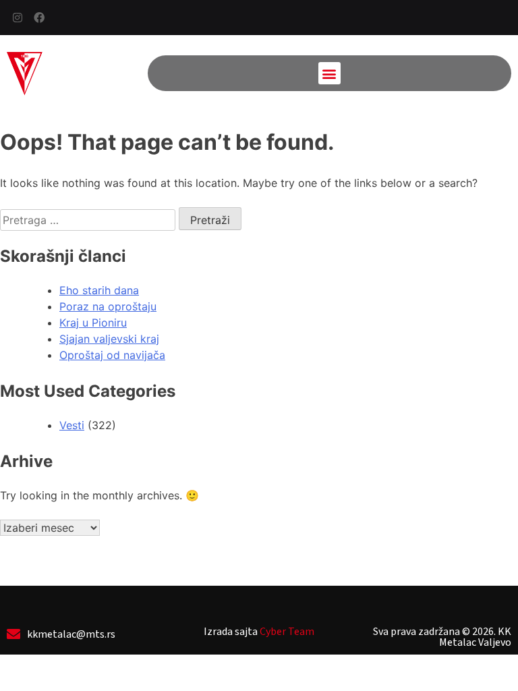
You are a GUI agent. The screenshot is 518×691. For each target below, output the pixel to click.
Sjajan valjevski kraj (109, 339)
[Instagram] (17, 17)
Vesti (71, 425)
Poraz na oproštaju (107, 306)
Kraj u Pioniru (93, 322)
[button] (329, 73)
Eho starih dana (99, 290)
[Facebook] (39, 17)
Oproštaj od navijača (112, 355)
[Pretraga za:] (89, 220)
